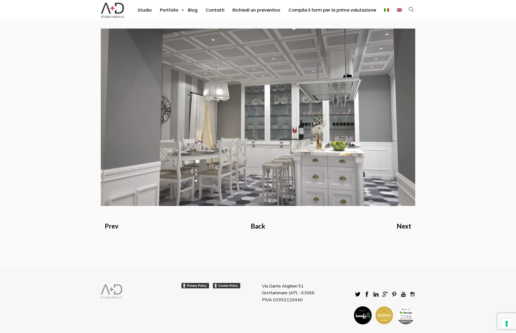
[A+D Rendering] (258, 117)
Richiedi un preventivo (256, 10)
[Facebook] (367, 295)
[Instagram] (412, 295)
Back (258, 226)
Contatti (215, 10)
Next (404, 226)
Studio (145, 10)
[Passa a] (386, 10)
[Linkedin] (376, 295)
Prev (112, 226)
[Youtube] (403, 295)
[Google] (385, 295)
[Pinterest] (394, 295)
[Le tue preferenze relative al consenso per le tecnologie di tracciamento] (506, 323)
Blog (193, 10)
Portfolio (170, 11)
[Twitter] (357, 295)
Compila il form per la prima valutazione (332, 10)
